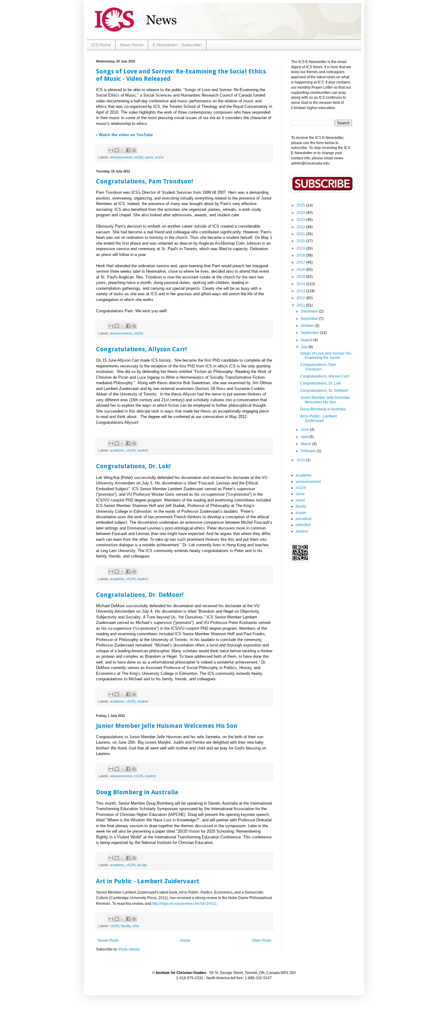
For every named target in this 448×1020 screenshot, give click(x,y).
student (142, 450)
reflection (303, 525)
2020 (301, 241)
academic (117, 450)
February (309, 451)
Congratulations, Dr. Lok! (133, 466)
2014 (301, 284)
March (306, 444)
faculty (142, 865)
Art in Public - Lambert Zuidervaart (147, 881)
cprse (149, 157)
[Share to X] (122, 150)
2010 (301, 460)
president (303, 519)
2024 (301, 213)
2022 (301, 227)
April (305, 437)
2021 (301, 234)
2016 (301, 269)
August (307, 340)
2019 (301, 248)
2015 (301, 276)
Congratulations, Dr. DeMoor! (139, 594)
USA (135, 926)
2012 (301, 298)
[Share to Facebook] (128, 150)
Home (185, 940)
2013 (301, 291)
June (305, 429)
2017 (301, 262)
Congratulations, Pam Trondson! (144, 181)
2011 (301, 305)
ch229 (138, 157)
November (310, 319)
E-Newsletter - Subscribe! (177, 44)
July (304, 347)
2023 (301, 220)
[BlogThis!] (117, 150)
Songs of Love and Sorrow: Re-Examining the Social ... (326, 355)
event (159, 157)
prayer (301, 513)
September (310, 333)
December (310, 311)
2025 (301, 205)
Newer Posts (108, 940)
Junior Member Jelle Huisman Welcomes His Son (166, 725)
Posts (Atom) (129, 949)
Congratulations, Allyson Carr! (141, 349)
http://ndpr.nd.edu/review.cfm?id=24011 (184, 903)
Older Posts (261, 940)
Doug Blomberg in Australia (137, 792)
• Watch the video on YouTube (124, 135)
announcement (121, 157)
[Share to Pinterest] (134, 150)
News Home (132, 44)
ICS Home (101, 44)
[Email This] (111, 150)
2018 (301, 255)
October (308, 326)
